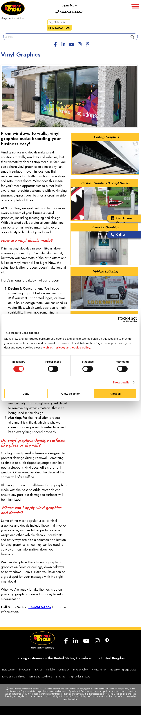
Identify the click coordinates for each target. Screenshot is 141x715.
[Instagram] (79, 43)
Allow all (115, 393)
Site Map (60, 676)
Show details (121, 382)
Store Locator (8, 669)
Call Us (121, 235)
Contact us (64, 669)
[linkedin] (63, 43)
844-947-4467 (71, 12)
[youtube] (71, 43)
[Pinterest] (87, 43)
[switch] (53, 369)
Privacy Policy (80, 669)
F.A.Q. (38, 669)
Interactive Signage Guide (122, 669)
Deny (26, 393)
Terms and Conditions (13, 676)
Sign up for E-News (79, 676)
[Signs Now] (13, 11)
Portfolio (50, 669)
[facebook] (55, 43)
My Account (25, 669)
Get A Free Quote (124, 220)
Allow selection (70, 393)
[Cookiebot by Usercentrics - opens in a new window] (121, 319)
